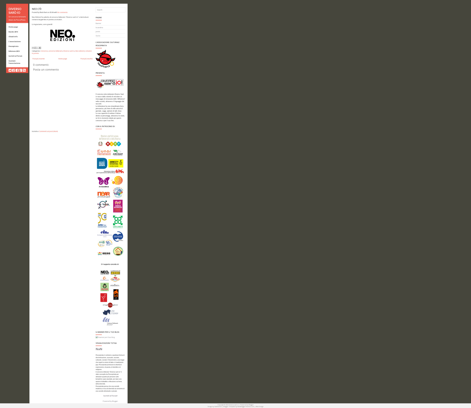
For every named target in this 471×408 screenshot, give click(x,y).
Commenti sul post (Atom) (48, 131)
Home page (13, 27)
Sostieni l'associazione (14, 62)
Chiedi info (13, 36)
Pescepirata (13, 46)
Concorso (44, 51)
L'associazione (15, 41)
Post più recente (39, 59)
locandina (99, 27)
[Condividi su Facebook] (40, 48)
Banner (98, 23)
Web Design (259, 406)
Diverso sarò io (69, 51)
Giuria (98, 36)
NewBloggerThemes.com (245, 406)
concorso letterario (56, 51)
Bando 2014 (13, 32)
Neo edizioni (80, 51)
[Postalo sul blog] (35, 48)
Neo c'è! (36, 9)
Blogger (115, 401)
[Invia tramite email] (33, 48)
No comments (62, 12)
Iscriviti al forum (15, 56)
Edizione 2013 (14, 51)
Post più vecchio (87, 59)
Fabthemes (218, 406)
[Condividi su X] (37, 48)
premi (98, 31)
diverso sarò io (15, 10)
